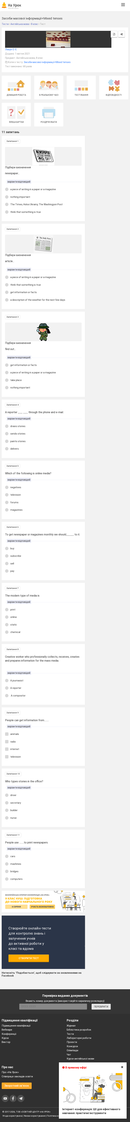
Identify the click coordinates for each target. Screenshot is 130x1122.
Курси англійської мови (80, 1058)
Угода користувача (12, 1116)
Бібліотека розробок (79, 1029)
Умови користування (34, 1116)
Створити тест (29, 958)
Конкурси (72, 1046)
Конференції (9, 1033)
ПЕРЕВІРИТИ (101, 1006)
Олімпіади (72, 1050)
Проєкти (72, 1042)
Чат (69, 1054)
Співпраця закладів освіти (17, 1076)
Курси (5, 1038)
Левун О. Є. (11, 49)
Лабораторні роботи (79, 1038)
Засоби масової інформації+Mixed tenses (47, 62)
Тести (70, 1033)
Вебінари (7, 1029)
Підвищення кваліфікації (16, 1025)
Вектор (6, 1042)
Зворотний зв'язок (16, 1085)
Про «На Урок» (10, 1072)
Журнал (71, 1025)
